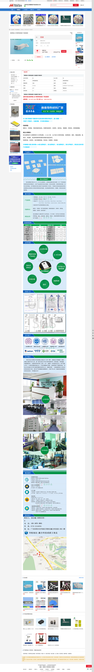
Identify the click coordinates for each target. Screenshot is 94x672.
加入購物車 (47, 56)
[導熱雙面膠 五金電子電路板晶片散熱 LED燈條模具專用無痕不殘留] (79, 48)
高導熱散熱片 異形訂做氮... (14, 141)
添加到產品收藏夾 (13, 168)
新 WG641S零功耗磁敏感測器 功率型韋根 (42, 628)
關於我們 (24, 669)
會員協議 (52, 669)
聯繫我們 (30, 669)
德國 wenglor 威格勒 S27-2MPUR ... (29, 628)
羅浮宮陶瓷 (38, 653)
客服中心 (77, 0)
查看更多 (15, 100)
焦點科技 (48, 670)
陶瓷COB (43, 653)
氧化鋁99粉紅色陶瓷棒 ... (14, 153)
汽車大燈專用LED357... (14, 129)
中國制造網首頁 (49, 0)
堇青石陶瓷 (48, 653)
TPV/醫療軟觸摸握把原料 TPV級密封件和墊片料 (43, 25)
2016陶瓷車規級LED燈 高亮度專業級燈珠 (80, 628)
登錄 (26, 0)
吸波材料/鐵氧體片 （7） (15, 76)
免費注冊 (29, 0)
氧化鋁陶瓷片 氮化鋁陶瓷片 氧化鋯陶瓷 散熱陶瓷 (18, 25)
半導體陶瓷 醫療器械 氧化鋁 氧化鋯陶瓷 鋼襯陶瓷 (68, 25)
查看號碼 (64, 51)
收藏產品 (13, 60)
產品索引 (11, 166)
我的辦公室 (60, 0)
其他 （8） (13, 83)
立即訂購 (53, 56)
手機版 (12, 0)
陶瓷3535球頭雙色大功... (14, 117)
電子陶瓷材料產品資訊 (42, 665)
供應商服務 (66, 0)
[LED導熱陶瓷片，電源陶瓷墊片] (79, 38)
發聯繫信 (39, 56)
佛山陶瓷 (52, 653)
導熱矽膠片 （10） (14, 81)
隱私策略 (47, 669)
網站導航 (82, 0)
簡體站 (63, 669)
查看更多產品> (81, 577)
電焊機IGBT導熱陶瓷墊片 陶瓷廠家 (49, 666)
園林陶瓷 (65, 653)
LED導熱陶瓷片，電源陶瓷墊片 (81, 42)
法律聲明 (58, 669)
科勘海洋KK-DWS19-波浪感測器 (53, 645)
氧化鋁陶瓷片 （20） (14, 80)
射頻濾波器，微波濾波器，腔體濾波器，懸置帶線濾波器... (33, 645)
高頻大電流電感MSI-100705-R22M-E (54, 628)
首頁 (9, 29)
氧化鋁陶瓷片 (17, 29)
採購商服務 (72, 0)
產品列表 (12, 29)
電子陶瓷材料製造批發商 (52, 665)
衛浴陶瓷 (61, 653)
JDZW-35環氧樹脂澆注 (39, 645)
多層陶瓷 (69, 653)
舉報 (19, 60)
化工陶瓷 (57, 653)
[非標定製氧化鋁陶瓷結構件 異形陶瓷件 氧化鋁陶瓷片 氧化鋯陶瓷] (79, 59)
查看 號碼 (12, 91)
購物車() (55, 0)
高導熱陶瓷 (25, 653)
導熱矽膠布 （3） (14, 78)
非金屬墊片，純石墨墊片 (27, 25)
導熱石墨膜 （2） (14, 75)
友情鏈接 (68, 669)
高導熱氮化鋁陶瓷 (31, 653)
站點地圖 (41, 669)
